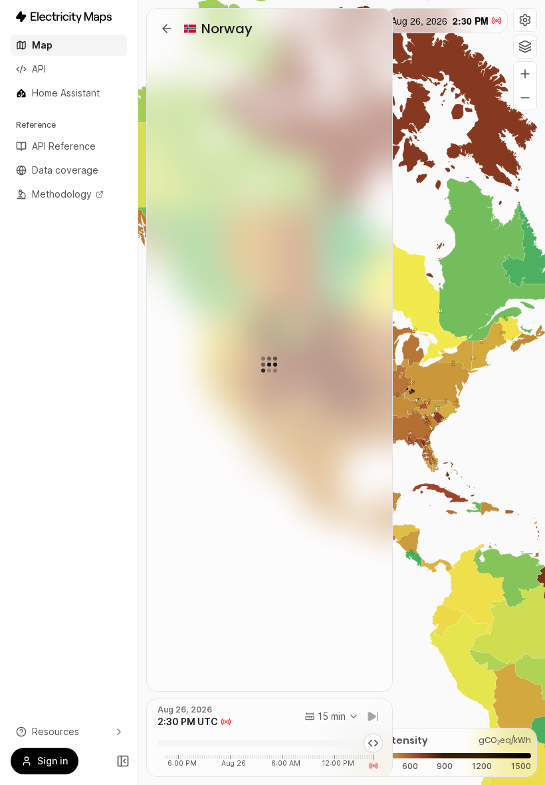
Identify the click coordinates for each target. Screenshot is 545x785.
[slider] (373, 743)
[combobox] (332, 716)
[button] (525, 20)
